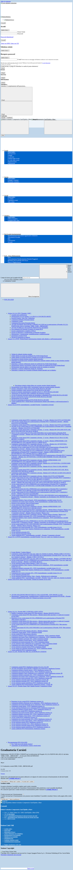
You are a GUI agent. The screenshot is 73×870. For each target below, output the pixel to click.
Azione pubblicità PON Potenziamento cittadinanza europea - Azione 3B (31, 684)
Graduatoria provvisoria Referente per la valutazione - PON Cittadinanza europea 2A (35, 704)
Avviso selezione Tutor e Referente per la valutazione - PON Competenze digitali (34, 643)
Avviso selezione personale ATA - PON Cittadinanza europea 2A (29, 724)
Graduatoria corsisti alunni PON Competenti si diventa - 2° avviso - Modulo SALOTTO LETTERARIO (40, 425)
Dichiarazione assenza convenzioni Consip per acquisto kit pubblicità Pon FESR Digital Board (38, 365)
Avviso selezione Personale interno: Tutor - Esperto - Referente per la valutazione (34, 576)
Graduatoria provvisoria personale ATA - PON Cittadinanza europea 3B (31, 678)
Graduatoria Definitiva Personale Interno (22, 319)
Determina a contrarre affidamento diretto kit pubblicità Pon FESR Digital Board (34, 364)
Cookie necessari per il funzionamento (12, 794)
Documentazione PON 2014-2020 (18, 742)
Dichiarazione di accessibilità (12, 835)
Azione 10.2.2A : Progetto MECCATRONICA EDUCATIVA (25, 611)
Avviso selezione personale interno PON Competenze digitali (28, 647)
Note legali (7, 830)
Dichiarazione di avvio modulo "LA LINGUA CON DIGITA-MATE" (31, 316)
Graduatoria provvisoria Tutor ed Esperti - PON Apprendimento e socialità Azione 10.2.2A (36, 501)
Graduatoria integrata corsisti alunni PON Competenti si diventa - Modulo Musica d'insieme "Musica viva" (41, 509)
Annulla (3, 117)
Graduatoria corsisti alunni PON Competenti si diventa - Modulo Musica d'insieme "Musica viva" (38, 514)
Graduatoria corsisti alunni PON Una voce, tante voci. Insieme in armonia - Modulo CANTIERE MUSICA (41, 558)
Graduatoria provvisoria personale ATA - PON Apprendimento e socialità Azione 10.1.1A (36, 573)
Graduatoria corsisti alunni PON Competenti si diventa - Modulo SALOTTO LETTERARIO (37, 476)
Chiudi (3, 73)
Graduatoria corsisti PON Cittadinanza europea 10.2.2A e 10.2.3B (30, 667)
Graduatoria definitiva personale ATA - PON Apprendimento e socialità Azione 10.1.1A (36, 568)
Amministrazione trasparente (12, 841)
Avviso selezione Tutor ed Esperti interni (22, 505)
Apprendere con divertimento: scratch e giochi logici (26, 745)
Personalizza (4, 781)
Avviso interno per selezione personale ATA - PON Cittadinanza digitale (31, 648)
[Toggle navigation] (15, 127)
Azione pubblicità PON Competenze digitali (23, 650)
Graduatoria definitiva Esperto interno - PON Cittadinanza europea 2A (31, 709)
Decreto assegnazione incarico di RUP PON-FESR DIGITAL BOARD (31, 396)
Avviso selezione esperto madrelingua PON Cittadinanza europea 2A (30, 727)
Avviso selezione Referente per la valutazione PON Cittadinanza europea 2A (33, 708)
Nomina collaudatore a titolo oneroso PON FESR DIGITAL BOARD (31, 388)
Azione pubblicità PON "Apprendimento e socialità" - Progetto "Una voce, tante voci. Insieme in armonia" (41, 578)
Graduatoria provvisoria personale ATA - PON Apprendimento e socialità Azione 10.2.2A (36, 527)
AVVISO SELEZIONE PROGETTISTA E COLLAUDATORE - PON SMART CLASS (36, 594)
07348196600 (11, 814)
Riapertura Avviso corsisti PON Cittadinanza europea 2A (27, 701)
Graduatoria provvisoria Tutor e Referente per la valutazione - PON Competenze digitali (36, 637)
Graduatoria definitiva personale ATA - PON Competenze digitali (29, 639)
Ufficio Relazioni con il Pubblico (13, 833)
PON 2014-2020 (69, 268)
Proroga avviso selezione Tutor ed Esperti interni (25, 503)
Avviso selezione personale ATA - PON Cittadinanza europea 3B (29, 681)
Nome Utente (21, 32)
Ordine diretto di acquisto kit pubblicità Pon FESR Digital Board (29, 356)
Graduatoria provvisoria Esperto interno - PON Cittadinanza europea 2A (31, 712)
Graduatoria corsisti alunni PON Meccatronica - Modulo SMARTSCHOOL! (33, 623)
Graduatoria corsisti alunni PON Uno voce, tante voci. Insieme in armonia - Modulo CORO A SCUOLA (40, 554)
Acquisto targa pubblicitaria (19, 315)
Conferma (9, 117)
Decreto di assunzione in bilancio (20, 337)
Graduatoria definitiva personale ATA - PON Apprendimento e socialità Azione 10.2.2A (36, 516)
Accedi (3, 23)
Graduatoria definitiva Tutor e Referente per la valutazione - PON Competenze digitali (35, 635)
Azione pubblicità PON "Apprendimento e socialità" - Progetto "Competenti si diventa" (36, 535)
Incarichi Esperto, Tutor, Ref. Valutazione (23, 318)
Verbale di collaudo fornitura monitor (21, 354)
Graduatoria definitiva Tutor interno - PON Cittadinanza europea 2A (30, 716)
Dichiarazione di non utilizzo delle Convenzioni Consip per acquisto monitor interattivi (35, 387)
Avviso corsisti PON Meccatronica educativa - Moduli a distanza (29, 631)
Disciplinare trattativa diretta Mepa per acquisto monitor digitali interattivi (35, 385)
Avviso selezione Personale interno (21, 533)
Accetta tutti (28, 781)
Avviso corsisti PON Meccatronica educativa (24, 634)
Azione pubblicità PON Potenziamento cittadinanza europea (28, 728)
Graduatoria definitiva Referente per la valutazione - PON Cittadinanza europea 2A (34, 703)
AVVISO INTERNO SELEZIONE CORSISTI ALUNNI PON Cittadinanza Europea (35, 668)
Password (20, 34)
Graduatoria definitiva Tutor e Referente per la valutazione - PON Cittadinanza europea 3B (36, 673)
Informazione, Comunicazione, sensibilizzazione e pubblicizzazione (30, 334)
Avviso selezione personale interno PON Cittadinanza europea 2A (30, 725)
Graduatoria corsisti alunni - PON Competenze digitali (26, 632)
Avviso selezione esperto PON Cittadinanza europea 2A (27, 722)
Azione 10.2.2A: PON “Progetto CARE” (20, 313)
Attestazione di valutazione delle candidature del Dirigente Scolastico (30, 393)
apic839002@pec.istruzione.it (23, 817)
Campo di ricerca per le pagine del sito (11, 277)
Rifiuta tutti (15, 781)
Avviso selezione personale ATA (20, 532)
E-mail (19, 59)
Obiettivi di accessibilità (11, 837)
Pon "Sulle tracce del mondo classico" (22, 744)
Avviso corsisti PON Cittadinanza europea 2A (24, 717)
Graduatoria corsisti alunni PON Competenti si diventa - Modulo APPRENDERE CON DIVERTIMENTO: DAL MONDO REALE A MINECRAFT (36, 460)
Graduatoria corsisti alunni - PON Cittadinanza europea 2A (28, 706)
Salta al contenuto (6, 1)
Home (69, 265)
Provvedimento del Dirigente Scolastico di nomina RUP (27, 329)
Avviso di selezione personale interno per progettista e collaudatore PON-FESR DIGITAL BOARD (39, 395)
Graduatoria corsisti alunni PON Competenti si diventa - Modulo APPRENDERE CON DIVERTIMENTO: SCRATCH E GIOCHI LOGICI (36, 507)
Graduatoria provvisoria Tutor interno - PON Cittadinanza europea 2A (31, 720)
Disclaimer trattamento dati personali (11, 855)
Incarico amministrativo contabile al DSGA (23, 331)
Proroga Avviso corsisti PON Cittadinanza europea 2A (26, 711)
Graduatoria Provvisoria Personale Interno (23, 323)
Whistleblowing (8, 838)
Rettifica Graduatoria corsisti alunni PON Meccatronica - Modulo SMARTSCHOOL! (35, 613)
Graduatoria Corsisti (17, 321)
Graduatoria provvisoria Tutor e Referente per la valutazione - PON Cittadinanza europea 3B (37, 676)
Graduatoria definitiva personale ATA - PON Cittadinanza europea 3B (31, 675)
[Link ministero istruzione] (8, 3)
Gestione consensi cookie (11, 840)
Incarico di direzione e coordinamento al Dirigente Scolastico (28, 332)
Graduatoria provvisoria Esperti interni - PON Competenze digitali (30, 645)
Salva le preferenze (14, 799)
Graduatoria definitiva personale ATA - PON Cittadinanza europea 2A (31, 714)
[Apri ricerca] (58, 127)
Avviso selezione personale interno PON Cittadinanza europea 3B (29, 679)
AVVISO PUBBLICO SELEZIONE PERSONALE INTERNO (29, 327)
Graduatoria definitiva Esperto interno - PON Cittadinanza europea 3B (31, 670)
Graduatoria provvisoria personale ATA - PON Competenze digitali (30, 642)
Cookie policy (8, 829)
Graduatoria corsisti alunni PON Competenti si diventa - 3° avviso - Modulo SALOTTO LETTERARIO (40, 420)
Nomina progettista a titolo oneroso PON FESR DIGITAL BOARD (30, 390)
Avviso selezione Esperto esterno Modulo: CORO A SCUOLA (29, 563)
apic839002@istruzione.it (22, 816)
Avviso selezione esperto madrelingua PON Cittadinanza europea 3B (30, 683)
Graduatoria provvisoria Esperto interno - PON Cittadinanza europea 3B (31, 671)
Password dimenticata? (7, 37)
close (2, 135)
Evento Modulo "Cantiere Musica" (21, 552)
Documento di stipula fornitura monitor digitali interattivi (27, 359)
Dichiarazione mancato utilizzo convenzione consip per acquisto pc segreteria (33, 367)
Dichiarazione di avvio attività (19, 398)
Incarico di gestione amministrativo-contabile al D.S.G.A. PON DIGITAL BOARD (34, 392)
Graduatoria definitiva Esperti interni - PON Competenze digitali (29, 640)
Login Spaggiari (46, 63)
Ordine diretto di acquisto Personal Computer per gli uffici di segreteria (31, 357)
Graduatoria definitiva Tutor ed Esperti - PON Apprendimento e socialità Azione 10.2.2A (36, 500)
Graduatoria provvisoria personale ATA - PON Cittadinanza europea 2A (31, 719)
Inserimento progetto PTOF (19, 335)
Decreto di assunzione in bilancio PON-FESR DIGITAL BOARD (30, 400)
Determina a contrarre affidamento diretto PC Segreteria (27, 368)
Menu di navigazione (33, 296)
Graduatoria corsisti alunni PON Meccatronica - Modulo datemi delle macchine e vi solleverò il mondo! (40, 621)
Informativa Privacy (9, 832)
